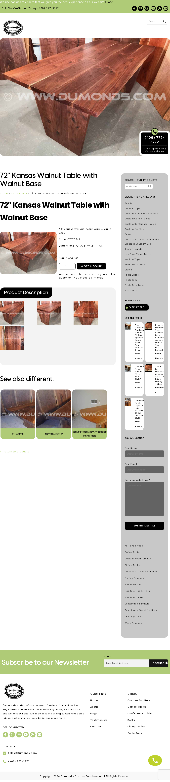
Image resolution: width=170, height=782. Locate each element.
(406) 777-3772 (48, 8)
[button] (84, 21)
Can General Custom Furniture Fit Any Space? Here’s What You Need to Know (140, 337)
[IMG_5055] (12, 302)
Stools (128, 269)
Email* (107, 656)
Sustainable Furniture (137, 603)
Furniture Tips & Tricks (137, 591)
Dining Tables (133, 565)
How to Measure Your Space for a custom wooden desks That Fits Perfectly (160, 337)
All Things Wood (134, 545)
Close (109, 2)
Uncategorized (133, 616)
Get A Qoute (93, 266)
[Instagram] (146, 8)
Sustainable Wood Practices (141, 610)
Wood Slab (131, 290)
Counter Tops (132, 208)
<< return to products (14, 451)
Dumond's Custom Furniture (141, 571)
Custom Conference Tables (140, 224)
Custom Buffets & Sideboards (142, 213)
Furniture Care (133, 584)
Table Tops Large (134, 285)
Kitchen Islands (133, 249)
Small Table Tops (135, 264)
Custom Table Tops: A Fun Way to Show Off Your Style (139, 409)
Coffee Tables (133, 552)
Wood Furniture (133, 623)
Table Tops (131, 280)
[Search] (164, 21)
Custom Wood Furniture (138, 558)
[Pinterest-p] (140, 8)
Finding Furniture (134, 578)
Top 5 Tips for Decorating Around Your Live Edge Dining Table (161, 375)
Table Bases (132, 274)
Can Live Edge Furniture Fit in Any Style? (140, 372)
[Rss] (159, 8)
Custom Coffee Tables (137, 218)
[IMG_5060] (12, 327)
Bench (128, 203)
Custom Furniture (135, 229)
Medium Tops (132, 259)
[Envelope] (165, 8)
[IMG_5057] (86, 302)
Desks (128, 234)
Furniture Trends (134, 597)
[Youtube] (153, 8)
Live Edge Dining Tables (138, 254)
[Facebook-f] (134, 8)
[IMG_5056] (49, 302)
